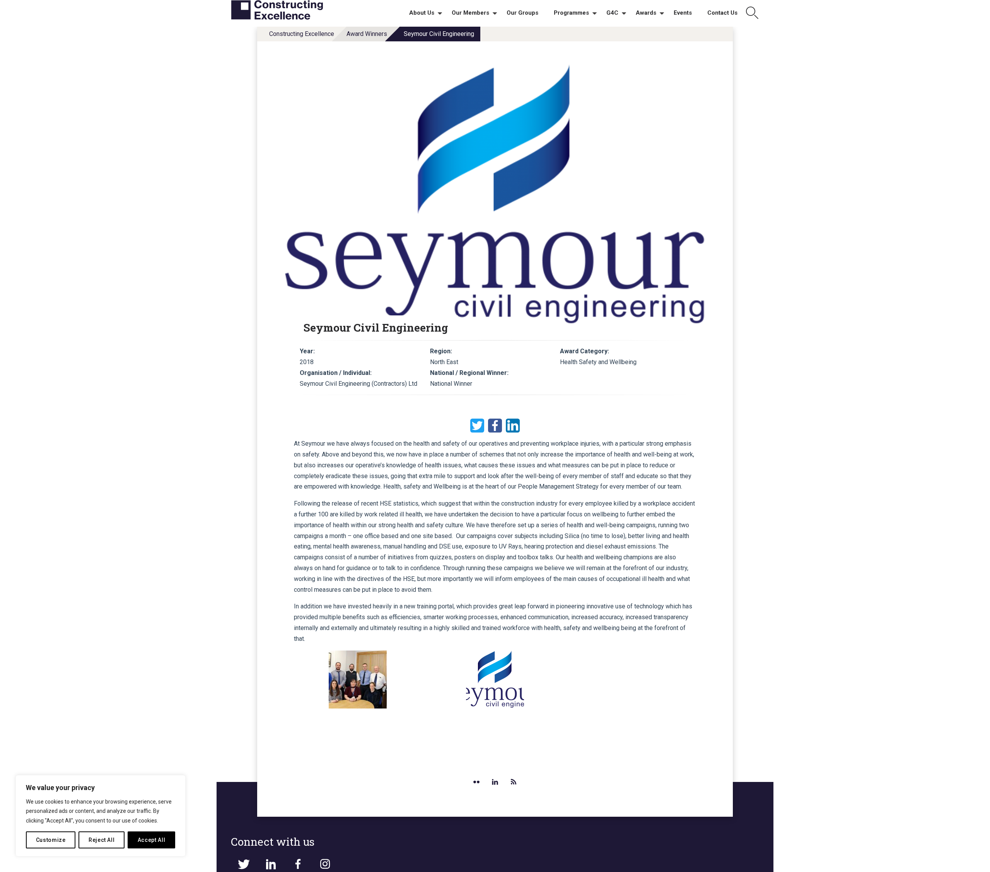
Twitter (477, 426)
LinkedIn (513, 426)
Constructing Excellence (301, 33)
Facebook (495, 426)
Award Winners (366, 33)
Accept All (152, 840)
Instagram (325, 864)
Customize (51, 840)
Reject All (102, 840)
